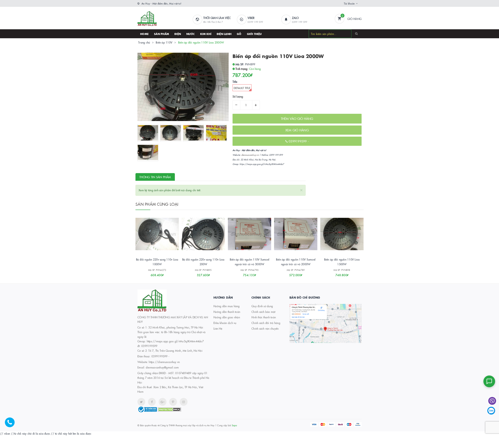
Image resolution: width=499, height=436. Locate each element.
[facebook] (152, 402)
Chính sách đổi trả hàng (265, 323)
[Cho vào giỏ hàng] (152, 274)
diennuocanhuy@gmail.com (162, 367)
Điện (177, 34)
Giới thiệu (254, 34)
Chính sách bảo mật (263, 312)
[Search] (356, 33)
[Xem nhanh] (161, 274)
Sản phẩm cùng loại (157, 204)
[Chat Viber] (492, 401)
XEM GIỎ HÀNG (297, 130)
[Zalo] (491, 411)
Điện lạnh (224, 34)
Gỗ (239, 34)
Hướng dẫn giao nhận (226, 317)
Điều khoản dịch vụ (224, 323)
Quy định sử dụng (262, 306)
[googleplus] (162, 402)
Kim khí (205, 34)
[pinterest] (184, 402)
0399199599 (298, 141)
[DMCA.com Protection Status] (169, 409)
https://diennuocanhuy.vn (164, 362)
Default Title (242, 88)
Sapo (234, 425)
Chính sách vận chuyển (265, 328)
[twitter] (141, 402)
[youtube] (173, 402)
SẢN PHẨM (161, 34)
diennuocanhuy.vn (250, 154)
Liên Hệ (217, 328)
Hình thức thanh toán (263, 317)
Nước (190, 34)
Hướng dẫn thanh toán (226, 312)
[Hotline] (11, 424)
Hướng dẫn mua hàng (226, 306)
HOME (144, 34)
